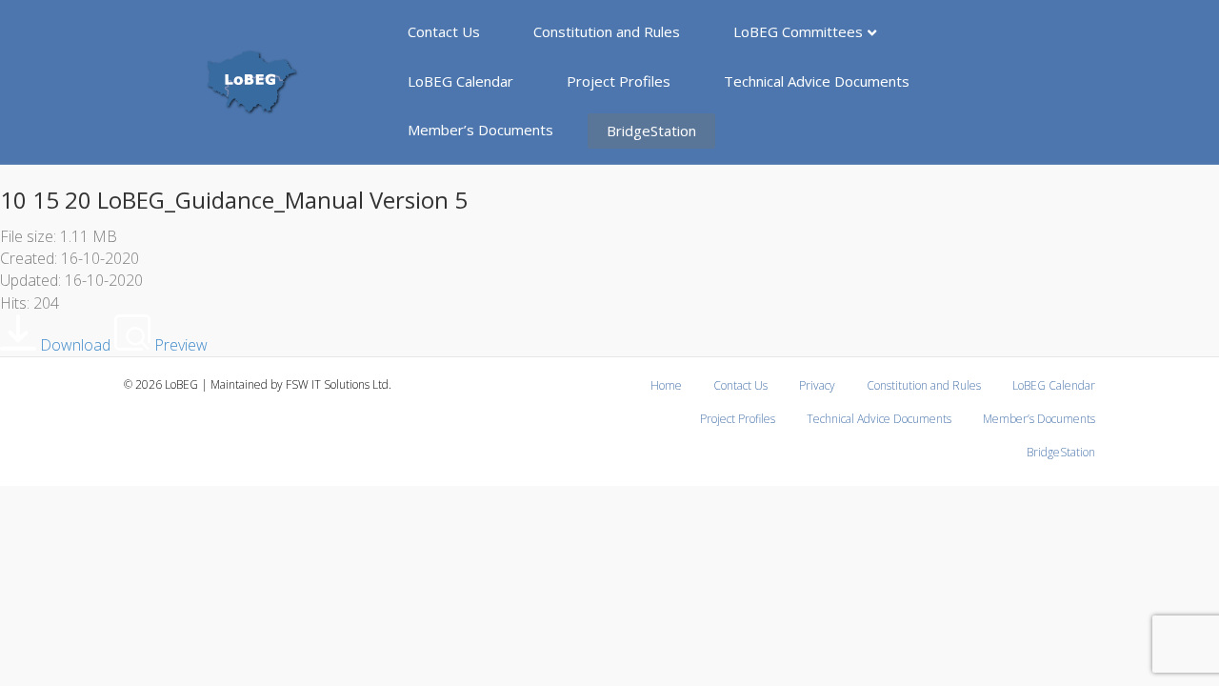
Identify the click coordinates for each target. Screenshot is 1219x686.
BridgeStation (651, 130)
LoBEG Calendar (460, 81)
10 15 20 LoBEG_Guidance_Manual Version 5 (234, 199)
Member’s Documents (480, 129)
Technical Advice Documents (816, 81)
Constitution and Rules (606, 31)
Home (666, 385)
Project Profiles (618, 81)
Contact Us (444, 31)
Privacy (817, 385)
